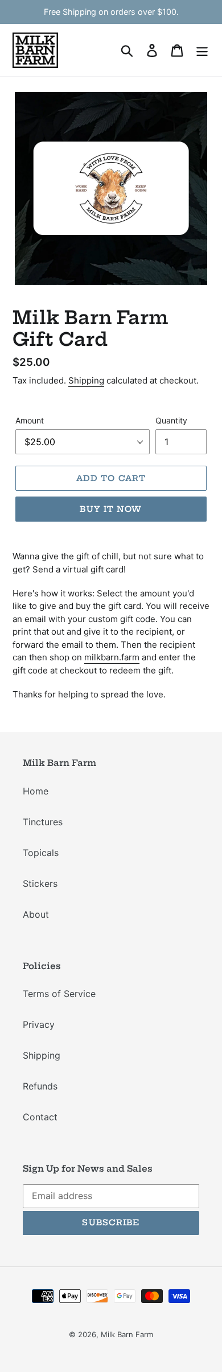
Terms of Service (59, 993)
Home (35, 791)
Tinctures (43, 822)
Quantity (171, 420)
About (36, 914)
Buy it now (111, 509)
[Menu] (202, 50)
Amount (29, 420)
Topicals (41, 852)
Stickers (40, 883)
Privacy (39, 1024)
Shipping (86, 380)
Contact (40, 1117)
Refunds (40, 1086)
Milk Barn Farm (127, 1334)
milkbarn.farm (111, 657)
